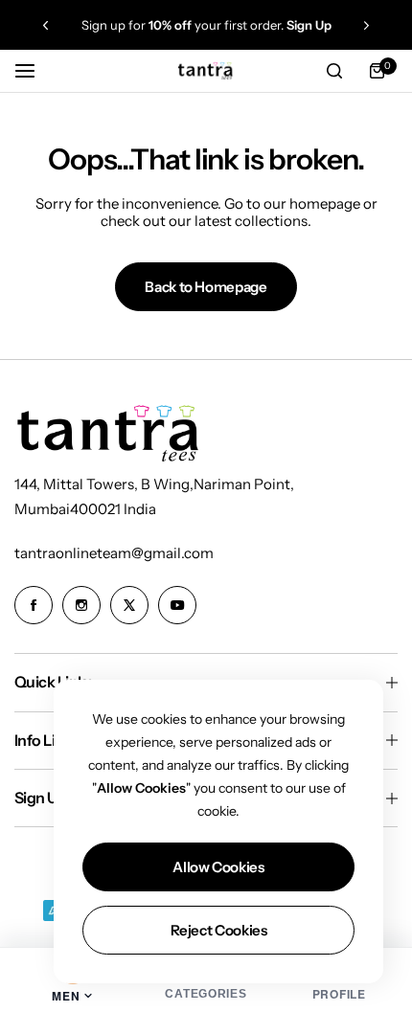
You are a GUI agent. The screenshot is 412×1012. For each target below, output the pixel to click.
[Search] (334, 71)
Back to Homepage (205, 287)
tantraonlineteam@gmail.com (114, 553)
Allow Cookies (217, 867)
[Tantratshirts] (206, 70)
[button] (45, 25)
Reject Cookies (219, 930)
